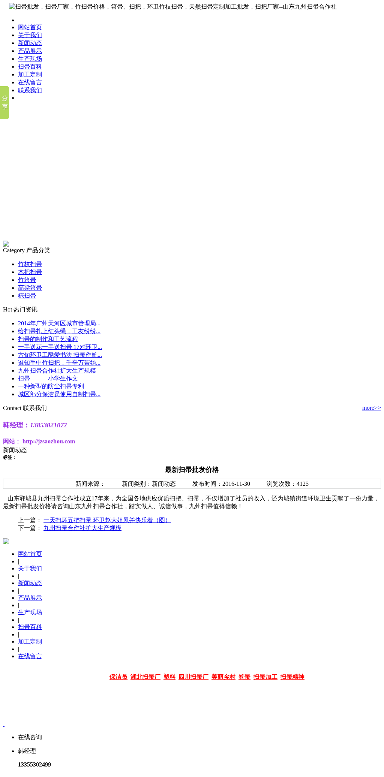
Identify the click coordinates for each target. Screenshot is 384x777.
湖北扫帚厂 (145, 677)
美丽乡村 (224, 677)
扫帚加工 (266, 677)
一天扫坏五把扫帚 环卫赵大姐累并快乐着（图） (107, 520)
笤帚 (244, 677)
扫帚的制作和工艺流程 (48, 339)
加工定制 (30, 74)
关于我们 (30, 35)
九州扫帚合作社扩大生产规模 (57, 370)
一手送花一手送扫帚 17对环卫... (60, 347)
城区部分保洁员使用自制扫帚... (59, 394)
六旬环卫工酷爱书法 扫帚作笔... (60, 355)
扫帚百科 (30, 66)
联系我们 (30, 90)
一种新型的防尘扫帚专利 (51, 386)
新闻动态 (30, 43)
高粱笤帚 (30, 287)
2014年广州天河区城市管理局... (59, 323)
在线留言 (30, 82)
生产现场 (30, 58)
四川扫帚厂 (193, 677)
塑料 (170, 677)
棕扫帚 (27, 295)
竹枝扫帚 (30, 264)
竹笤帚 (27, 280)
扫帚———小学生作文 (48, 378)
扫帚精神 (292, 677)
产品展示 (30, 51)
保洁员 (119, 677)
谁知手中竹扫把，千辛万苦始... (59, 362)
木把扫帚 (30, 272)
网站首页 (30, 27)
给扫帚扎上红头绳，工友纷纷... (59, 331)
